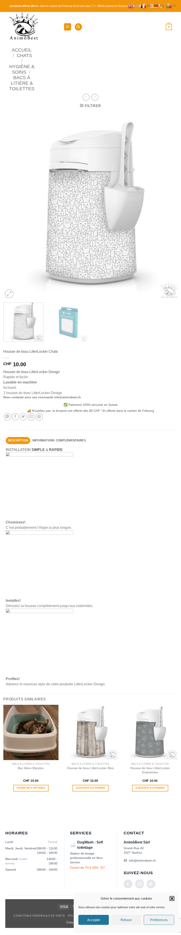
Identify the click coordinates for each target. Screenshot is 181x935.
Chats (24, 55)
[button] (172, 898)
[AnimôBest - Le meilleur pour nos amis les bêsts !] (34, 27)
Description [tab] (18, 440)
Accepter (93, 920)
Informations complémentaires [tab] (59, 440)
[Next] (169, 205)
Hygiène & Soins (21, 69)
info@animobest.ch (142, 860)
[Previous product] (94, 97)
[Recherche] (78, 27)
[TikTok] (151, 883)
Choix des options (31, 788)
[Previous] (12, 205)
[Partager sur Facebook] (15, 416)
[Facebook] (128, 883)
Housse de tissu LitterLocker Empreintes (150, 770)
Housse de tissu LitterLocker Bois (90, 768)
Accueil (22, 49)
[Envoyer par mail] (31, 416)
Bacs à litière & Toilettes (21, 83)
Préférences (159, 920)
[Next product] (86, 97)
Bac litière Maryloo (31, 768)
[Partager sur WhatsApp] (7, 416)
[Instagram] (139, 883)
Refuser (126, 920)
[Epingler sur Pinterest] (39, 416)
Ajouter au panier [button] (90, 788)
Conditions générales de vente (39, 915)
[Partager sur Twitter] (23, 416)
